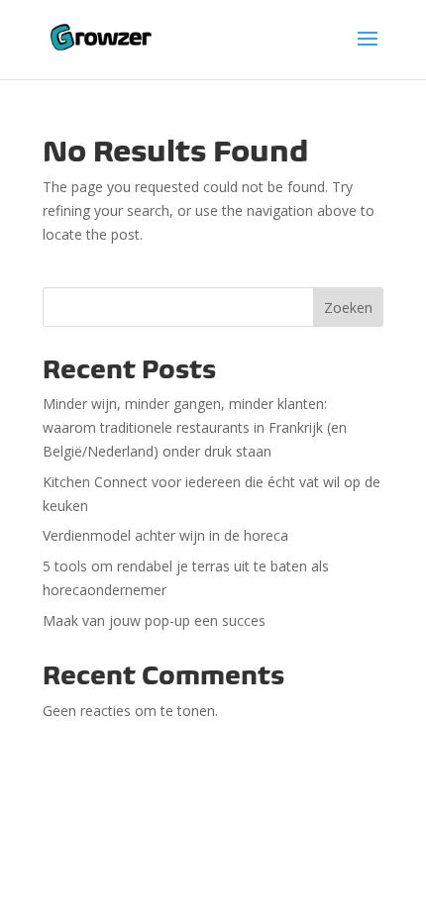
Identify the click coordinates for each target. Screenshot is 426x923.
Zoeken (348, 307)
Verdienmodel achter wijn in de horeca (165, 535)
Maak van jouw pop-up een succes (154, 620)
